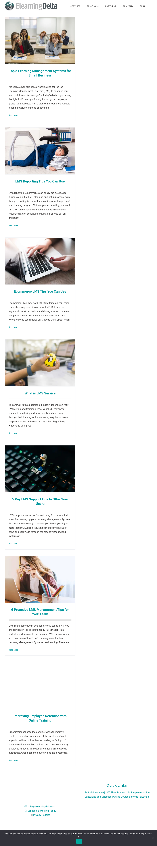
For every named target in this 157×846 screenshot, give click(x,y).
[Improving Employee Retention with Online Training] (40, 685)
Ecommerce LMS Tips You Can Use (40, 291)
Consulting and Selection (97, 796)
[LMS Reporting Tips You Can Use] (40, 151)
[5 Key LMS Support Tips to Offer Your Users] (40, 468)
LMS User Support (115, 792)
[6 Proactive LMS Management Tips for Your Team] (40, 579)
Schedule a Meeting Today (41, 810)
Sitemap (144, 796)
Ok (79, 841)
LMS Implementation (138, 792)
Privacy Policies (41, 814)
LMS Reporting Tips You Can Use (40, 181)
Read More (13, 115)
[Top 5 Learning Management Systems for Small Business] (40, 40)
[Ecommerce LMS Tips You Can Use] (40, 261)
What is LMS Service (40, 393)
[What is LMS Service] (40, 362)
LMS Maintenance (94, 792)
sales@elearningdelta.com (42, 806)
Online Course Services (125, 796)
